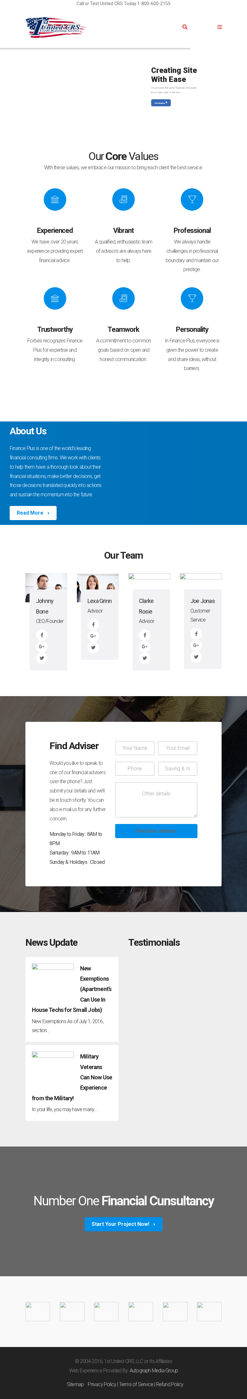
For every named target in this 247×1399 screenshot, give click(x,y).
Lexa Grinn (99, 601)
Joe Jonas (202, 601)
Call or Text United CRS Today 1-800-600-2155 (123, 3)
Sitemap (75, 1384)
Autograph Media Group (154, 1371)
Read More (31, 513)
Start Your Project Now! (121, 1224)
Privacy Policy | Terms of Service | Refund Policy (135, 1384)
